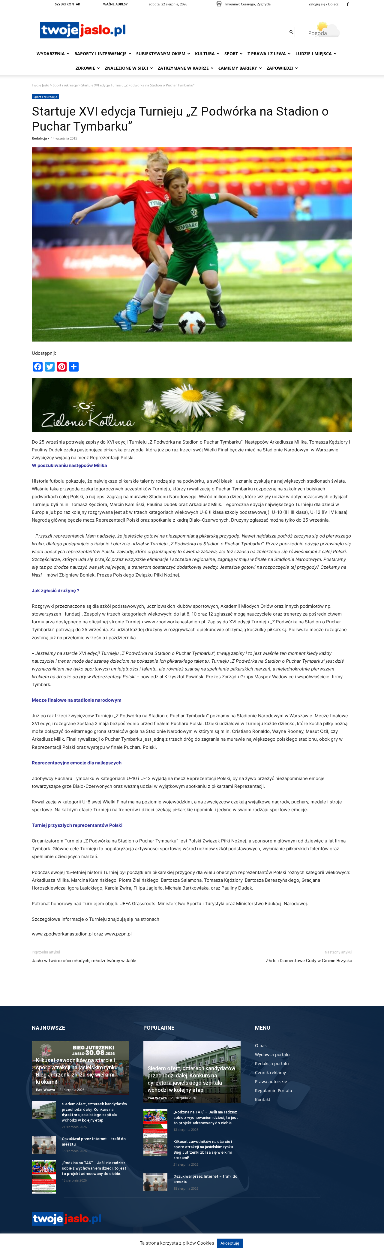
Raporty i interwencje (100, 53)
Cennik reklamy (270, 1072)
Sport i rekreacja (65, 85)
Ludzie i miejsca (314, 53)
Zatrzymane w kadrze (183, 68)
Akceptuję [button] (229, 1243)
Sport (231, 53)
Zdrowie (85, 68)
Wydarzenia (51, 53)
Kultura (205, 53)
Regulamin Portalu (273, 1090)
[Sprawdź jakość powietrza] (219, 4)
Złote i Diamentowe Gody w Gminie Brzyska (309, 960)
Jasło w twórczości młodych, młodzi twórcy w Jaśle (84, 960)
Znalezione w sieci (126, 68)
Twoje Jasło (40, 85)
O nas (261, 1045)
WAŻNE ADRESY (115, 4)
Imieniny (232, 4)
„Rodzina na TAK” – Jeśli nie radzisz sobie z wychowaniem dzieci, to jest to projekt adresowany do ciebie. (94, 1168)
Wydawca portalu (272, 1054)
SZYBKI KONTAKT (68, 4)
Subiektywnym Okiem (160, 53)
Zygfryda (264, 4)
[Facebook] (347, 4)
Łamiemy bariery (237, 68)
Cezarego (248, 4)
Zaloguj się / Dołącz (323, 4)
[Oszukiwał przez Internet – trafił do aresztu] (44, 1145)
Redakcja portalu (272, 1063)
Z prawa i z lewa (267, 53)
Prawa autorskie (271, 1081)
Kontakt (262, 1099)
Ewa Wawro (45, 1089)
